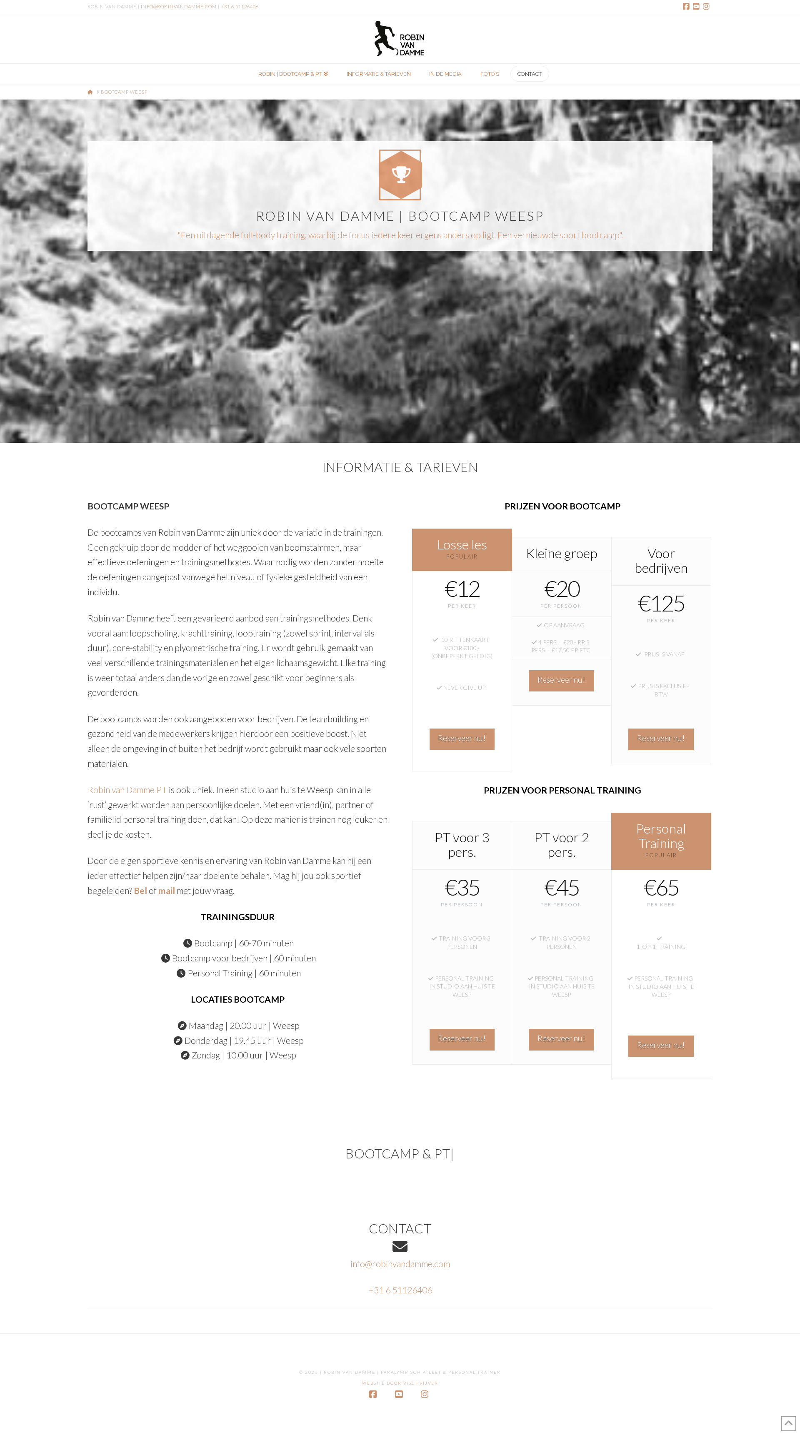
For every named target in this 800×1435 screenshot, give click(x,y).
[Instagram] (707, 6)
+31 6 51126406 (240, 6)
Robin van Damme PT (127, 789)
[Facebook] (687, 6)
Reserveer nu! (462, 738)
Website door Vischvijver (400, 1382)
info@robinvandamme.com (179, 6)
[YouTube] (697, 6)
